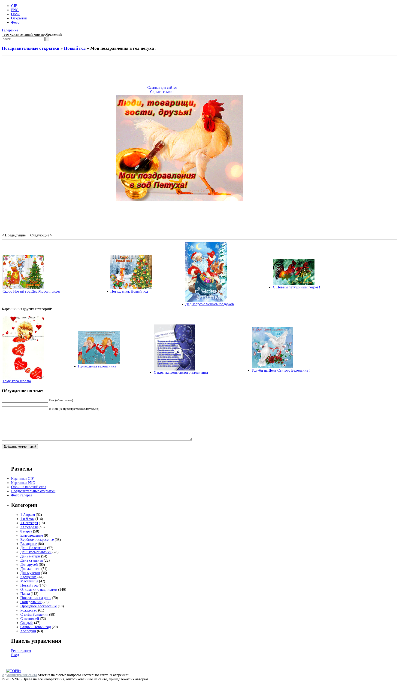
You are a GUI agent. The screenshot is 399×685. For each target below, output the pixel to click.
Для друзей (29, 564)
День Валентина (33, 548)
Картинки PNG (23, 483)
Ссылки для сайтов (162, 87)
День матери (30, 556)
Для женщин (30, 569)
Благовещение (31, 535)
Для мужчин (30, 573)
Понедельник (31, 602)
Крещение (28, 577)
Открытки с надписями (38, 589)
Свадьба (26, 623)
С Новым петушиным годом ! (296, 287)
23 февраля (29, 527)
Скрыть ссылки (162, 92)
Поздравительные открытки (30, 48)
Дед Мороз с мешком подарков (209, 304)
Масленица (29, 581)
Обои (15, 14)
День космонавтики (35, 552)
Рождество (28, 610)
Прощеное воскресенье (38, 606)
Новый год (75, 48)
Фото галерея (21, 495)
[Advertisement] (199, 71)
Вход (15, 655)
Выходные (28, 544)
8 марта (26, 531)
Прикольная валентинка (97, 366)
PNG (15, 10)
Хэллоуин (28, 631)
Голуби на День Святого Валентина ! (281, 370)
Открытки (19, 18)
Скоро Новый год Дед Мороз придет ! (33, 291)
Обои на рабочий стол (28, 487)
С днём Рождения (34, 614)
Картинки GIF (22, 478)
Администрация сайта (19, 675)
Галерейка (10, 30)
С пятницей (29, 619)
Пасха (25, 594)
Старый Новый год (35, 627)
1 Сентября (29, 523)
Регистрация (21, 651)
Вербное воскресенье (37, 539)
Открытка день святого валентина (181, 372)
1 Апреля (27, 515)
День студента (31, 560)
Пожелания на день (35, 598)
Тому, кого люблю (17, 381)
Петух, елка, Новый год (129, 291)
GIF (14, 6)
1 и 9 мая (27, 519)
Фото (15, 22)
